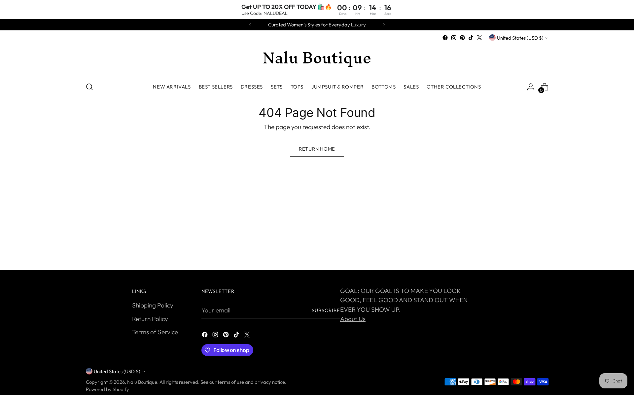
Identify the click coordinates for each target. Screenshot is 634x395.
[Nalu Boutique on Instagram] (454, 38)
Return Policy (150, 319)
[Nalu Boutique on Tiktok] (471, 38)
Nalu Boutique (142, 382)
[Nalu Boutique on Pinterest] (462, 38)
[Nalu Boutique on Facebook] (445, 38)
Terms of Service (155, 332)
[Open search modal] (89, 86)
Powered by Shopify (107, 389)
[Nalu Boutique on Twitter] (479, 38)
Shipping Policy (152, 305)
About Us (353, 319)
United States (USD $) (520, 38)
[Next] (383, 24)
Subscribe (326, 310)
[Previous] (250, 24)
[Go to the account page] (530, 86)
